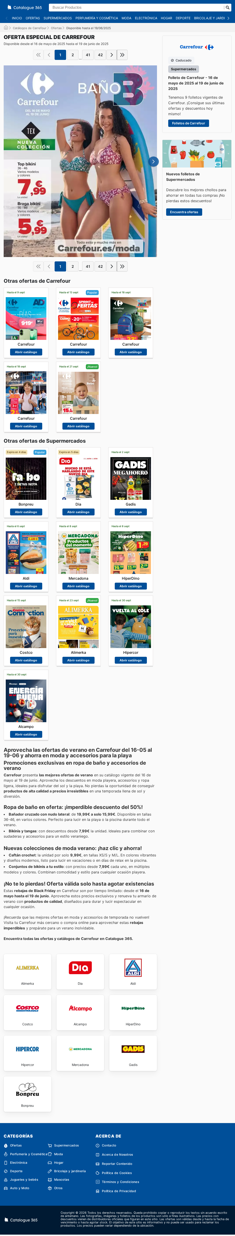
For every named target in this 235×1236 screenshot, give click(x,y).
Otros (58, 1188)
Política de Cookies (117, 1173)
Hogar (166, 18)
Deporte (183, 18)
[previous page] (49, 55)
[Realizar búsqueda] (227, 7)
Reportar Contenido (117, 1164)
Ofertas (33, 18)
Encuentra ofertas (184, 212)
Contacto (109, 1145)
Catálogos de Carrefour (29, 28)
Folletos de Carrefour (188, 123)
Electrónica (146, 18)
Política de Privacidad (119, 1191)
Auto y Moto (19, 1188)
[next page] (111, 55)
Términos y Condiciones (120, 1182)
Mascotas (61, 1179)
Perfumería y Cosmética (97, 18)
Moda (126, 18)
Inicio (17, 18)
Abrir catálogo (26, 352)
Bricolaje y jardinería (70, 1171)
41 (88, 55)
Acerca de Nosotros (117, 1154)
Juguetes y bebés (24, 1179)
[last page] (122, 55)
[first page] (38, 55)
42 (100, 55)
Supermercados (58, 18)
